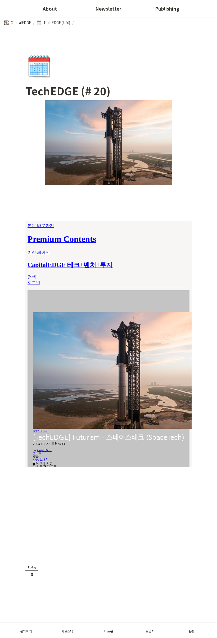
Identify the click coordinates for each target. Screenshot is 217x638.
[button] (17, 23)
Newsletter (108, 8)
